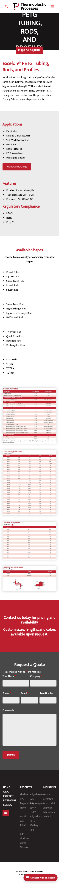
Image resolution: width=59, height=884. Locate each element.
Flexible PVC (24, 796)
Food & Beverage (48, 796)
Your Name (9, 676)
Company (36, 676)
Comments (8, 710)
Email (24, 693)
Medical (47, 817)
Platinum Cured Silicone (24, 843)
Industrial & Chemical (49, 805)
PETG (32, 821)
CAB (22, 821)
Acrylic (23, 817)
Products (26, 787)
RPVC (23, 825)
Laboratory (49, 812)
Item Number (46, 693)
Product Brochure (17, 167)
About (7, 792)
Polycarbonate (37, 817)
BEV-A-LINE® (33, 810)
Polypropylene (37, 803)
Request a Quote (29, 50)
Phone (7, 693)
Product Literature (9, 798)
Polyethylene (36, 794)
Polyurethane (27, 803)
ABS (22, 834)
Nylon (23, 808)
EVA (32, 799)
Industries (49, 787)
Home (6, 787)
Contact (8, 805)
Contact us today (17, 617)
